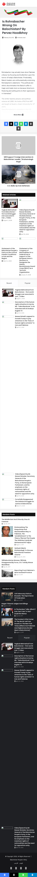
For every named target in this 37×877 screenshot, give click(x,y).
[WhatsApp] (21, 124)
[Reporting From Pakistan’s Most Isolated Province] (7, 573)
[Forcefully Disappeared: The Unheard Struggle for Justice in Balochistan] (7, 502)
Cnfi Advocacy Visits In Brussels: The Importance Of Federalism (24, 596)
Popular (27, 283)
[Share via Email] (31, 124)
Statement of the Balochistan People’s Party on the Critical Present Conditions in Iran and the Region (10, 253)
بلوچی (21, 863)
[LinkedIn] (16, 124)
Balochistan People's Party (18, 860)
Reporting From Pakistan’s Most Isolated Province (24, 571)
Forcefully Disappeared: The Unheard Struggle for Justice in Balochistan (24, 501)
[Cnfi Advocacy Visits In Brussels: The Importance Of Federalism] (7, 596)
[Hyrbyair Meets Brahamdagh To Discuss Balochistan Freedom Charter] (7, 551)
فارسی (16, 863)
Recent (9, 283)
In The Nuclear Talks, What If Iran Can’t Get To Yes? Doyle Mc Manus (24, 611)
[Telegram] (26, 124)
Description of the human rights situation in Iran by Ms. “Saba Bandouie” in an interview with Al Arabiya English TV (25, 306)
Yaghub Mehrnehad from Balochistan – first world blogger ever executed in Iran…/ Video (9, 214)
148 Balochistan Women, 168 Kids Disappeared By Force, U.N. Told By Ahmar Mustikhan (17, 562)
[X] (11, 124)
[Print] (18, 128)
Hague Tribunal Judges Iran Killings (15, 604)
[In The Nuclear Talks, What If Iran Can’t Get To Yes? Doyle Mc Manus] (7, 612)
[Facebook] (6, 124)
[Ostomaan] (9, 4)
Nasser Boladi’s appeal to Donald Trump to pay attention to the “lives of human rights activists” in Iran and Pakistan (24, 320)
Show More (18, 115)
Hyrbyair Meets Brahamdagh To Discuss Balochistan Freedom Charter (23, 551)
